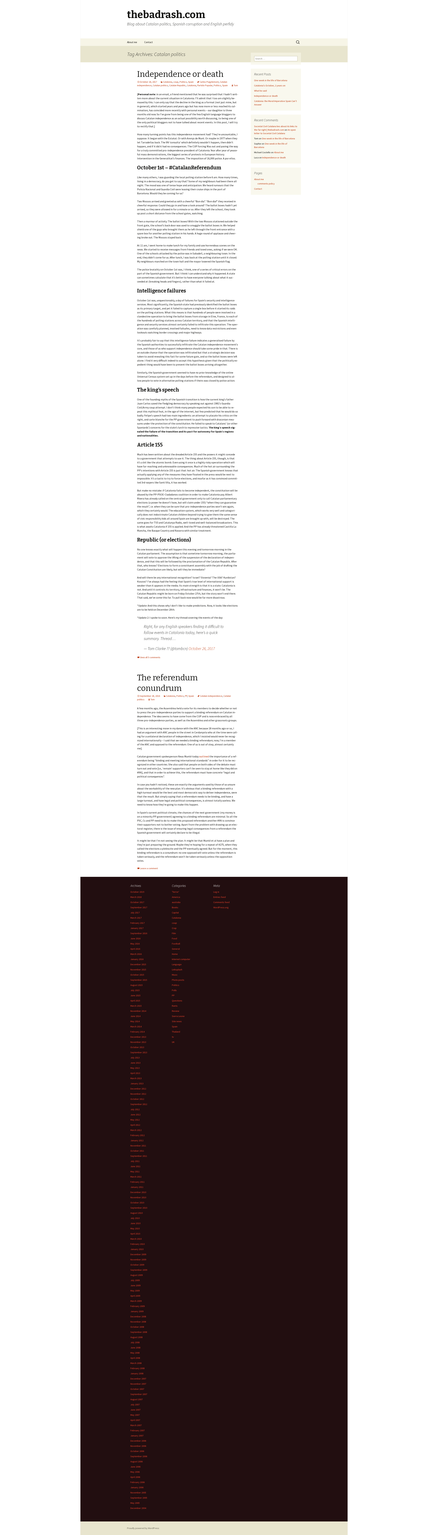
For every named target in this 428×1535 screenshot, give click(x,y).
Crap (174, 928)
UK (173, 1042)
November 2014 (138, 1010)
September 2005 (138, 1497)
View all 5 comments (150, 657)
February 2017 (137, 922)
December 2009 (138, 1254)
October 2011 (137, 1150)
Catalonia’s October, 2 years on (269, 85)
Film (174, 933)
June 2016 (135, 938)
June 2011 (135, 1166)
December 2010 (138, 1192)
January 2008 (136, 1373)
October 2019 (137, 891)
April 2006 (135, 1477)
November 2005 (138, 1492)
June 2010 (135, 1223)
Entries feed (219, 897)
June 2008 (135, 1347)
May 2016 (135, 943)
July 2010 (135, 1218)
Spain (191, 81)
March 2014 (136, 1026)
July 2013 (135, 1057)
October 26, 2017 (202, 648)
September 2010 (138, 1207)
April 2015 (135, 1000)
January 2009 (136, 1311)
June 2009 (135, 1285)
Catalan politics (160, 85)
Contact (148, 42)
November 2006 (138, 1445)
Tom (236, 85)
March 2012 (136, 1130)
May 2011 (135, 1171)
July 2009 (135, 1280)
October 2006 (137, 1451)
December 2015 (138, 964)
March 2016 (136, 954)
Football (176, 943)
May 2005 (135, 1502)
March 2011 (136, 1176)
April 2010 (135, 1233)
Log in (216, 891)
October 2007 (137, 1389)
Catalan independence (211, 695)
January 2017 (136, 928)
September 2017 (138, 907)
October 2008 (137, 1326)
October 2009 (137, 1264)
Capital (175, 912)
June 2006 (135, 1466)
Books (175, 907)
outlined (204, 756)
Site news (177, 1021)
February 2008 (137, 1368)
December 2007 (138, 1378)
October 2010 (137, 1202)
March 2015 (136, 1005)
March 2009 (136, 1300)
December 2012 (138, 1088)
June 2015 (135, 995)
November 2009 (138, 1259)
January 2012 (136, 1140)
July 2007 (135, 1404)
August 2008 (136, 1337)
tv (173, 1036)
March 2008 (136, 1363)
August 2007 (136, 1399)
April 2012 (135, 1124)
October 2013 (137, 1047)
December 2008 (138, 1316)
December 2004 (138, 1508)
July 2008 (135, 1342)
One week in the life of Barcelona (270, 80)
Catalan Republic (177, 85)
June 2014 (135, 1016)
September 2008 (138, 1332)
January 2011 (136, 1187)
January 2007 (136, 1435)
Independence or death (180, 74)
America (176, 897)
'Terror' (175, 891)
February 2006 (137, 1482)
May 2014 (135, 1021)
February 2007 (137, 1430)
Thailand (176, 1031)
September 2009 (138, 1269)
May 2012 (135, 1119)
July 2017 (135, 912)
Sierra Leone (178, 1016)
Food (174, 938)
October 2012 (137, 1099)
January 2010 (136, 1249)
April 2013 (135, 1073)
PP (186, 695)
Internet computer (181, 959)
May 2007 (135, 1414)
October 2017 (137, 902)
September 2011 (138, 1155)
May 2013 (135, 1067)
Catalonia (167, 81)
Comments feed (221, 902)
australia (176, 902)
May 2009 (135, 1290)
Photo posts (178, 979)
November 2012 (138, 1093)
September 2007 (138, 1394)
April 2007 (135, 1420)
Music (175, 974)
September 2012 (138, 1104)
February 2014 (137, 1031)
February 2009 (137, 1306)
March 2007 (136, 1425)
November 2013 (138, 1042)
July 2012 (135, 1109)
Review (175, 1010)
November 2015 (138, 969)
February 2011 (137, 1181)
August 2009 (136, 1275)
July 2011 (135, 1161)
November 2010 (138, 1197)
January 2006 (136, 1487)
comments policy (266, 183)
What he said (260, 90)
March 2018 (136, 897)
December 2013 (138, 1036)
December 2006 (138, 1440)
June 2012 (135, 1114)
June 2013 (135, 1062)
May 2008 (135, 1352)
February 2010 (137, 1244)
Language (177, 964)
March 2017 (136, 917)
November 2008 (138, 1321)
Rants (175, 1005)
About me (132, 42)
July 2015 (135, 990)
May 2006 (135, 1471)
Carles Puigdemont (209, 81)
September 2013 (138, 1052)
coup (175, 81)
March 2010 (136, 1238)
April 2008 (135, 1357)
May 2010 (135, 1228)
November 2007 (138, 1383)
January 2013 (136, 1083)
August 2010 (136, 1212)
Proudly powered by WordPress (143, 1528)
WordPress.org (221, 907)
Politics (183, 81)
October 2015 (137, 974)
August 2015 (136, 985)
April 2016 (135, 948)
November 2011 (138, 1145)
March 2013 (136, 1078)
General (176, 948)
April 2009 (135, 1295)
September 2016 (138, 933)
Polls (174, 990)
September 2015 (138, 979)
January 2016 (136, 959)
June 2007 (135, 1409)
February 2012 (137, 1135)
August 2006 (136, 1461)
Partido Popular (204, 85)
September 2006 (138, 1456)
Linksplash (177, 969)
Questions (177, 1000)
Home (175, 954)
